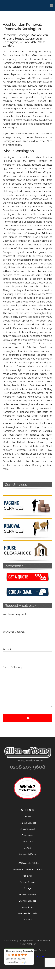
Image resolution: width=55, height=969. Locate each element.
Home (28, 816)
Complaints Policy (27, 854)
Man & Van (27, 876)
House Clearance (27, 894)
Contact (27, 848)
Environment (27, 835)
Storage (27, 888)
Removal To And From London (27, 869)
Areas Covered (28, 829)
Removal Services (27, 823)
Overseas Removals (27, 913)
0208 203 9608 (27, 767)
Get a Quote (27, 841)
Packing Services (27, 882)
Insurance (27, 919)
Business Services (27, 901)
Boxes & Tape (27, 907)
